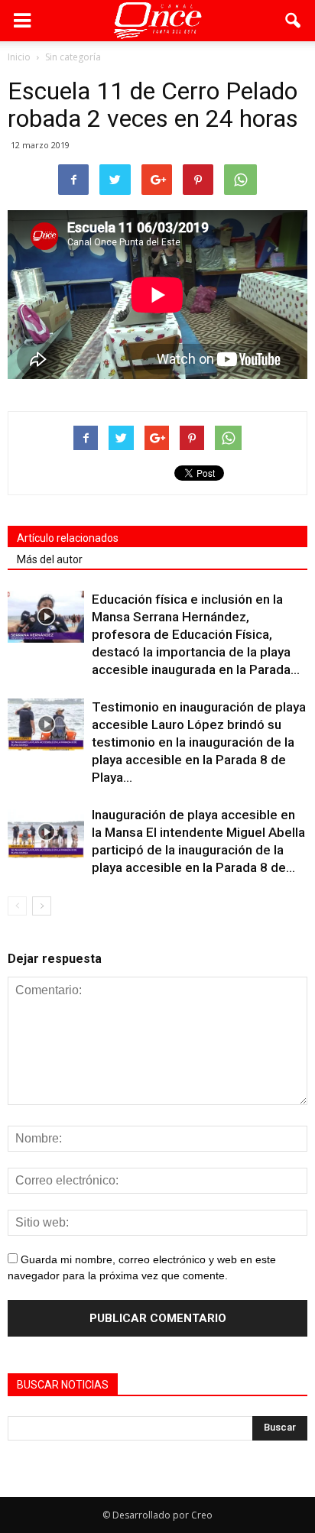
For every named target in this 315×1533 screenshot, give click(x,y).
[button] (293, 20)
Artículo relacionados (68, 538)
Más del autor (50, 559)
